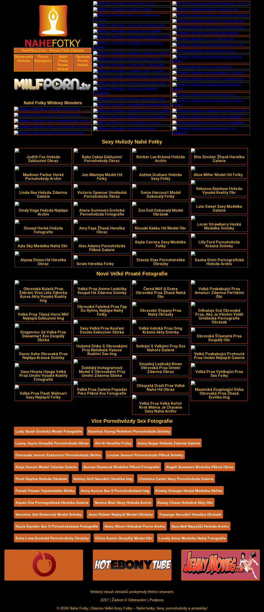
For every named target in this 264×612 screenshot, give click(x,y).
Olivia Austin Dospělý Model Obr (123, 538)
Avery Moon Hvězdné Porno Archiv (134, 526)
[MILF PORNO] (53, 85)
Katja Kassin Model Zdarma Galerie (46, 467)
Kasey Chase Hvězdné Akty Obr (185, 502)
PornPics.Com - (35, 50)
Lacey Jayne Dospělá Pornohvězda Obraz (52, 443)
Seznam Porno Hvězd (83, 60)
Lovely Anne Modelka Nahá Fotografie (192, 538)
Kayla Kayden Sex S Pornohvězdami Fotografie (56, 526)
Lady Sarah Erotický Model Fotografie (48, 431)
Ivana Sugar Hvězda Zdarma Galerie (169, 443)
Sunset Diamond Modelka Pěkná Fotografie (121, 467)
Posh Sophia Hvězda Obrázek (41, 479)
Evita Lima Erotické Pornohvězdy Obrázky (52, 538)
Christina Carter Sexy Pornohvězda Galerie (176, 479)
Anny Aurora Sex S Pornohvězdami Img (115, 491)
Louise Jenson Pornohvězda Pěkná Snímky (145, 455)
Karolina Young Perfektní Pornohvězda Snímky (129, 431)
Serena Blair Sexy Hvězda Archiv (123, 502)
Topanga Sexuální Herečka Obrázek (190, 514)
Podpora (156, 600)
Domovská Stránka (23, 58)
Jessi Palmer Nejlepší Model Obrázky (120, 514)
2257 (105, 600)
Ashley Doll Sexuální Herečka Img (103, 479)
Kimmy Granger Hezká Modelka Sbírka (188, 491)
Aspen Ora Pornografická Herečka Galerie (51, 502)
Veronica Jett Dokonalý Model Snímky (48, 514)
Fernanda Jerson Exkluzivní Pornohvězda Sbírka (58, 455)
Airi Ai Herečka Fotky (113, 443)
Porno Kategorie (43, 58)
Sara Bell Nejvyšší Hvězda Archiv (200, 526)
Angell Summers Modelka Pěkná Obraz (200, 467)
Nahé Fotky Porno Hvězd (62, 62)
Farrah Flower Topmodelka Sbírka (45, 491)
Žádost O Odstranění (129, 600)
